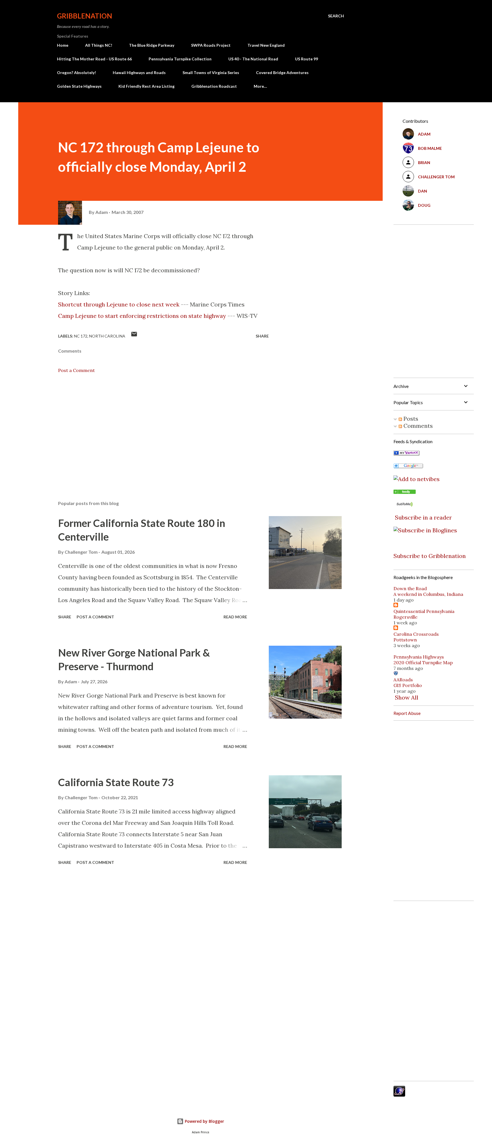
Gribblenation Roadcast (214, 86)
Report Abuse (407, 713)
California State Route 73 (116, 782)
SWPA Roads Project (211, 45)
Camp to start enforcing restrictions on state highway (142, 315)
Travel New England (266, 45)
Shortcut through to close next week (118, 304)
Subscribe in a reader (423, 517)
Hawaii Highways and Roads (139, 72)
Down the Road (410, 588)
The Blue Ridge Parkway (151, 45)
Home (62, 45)
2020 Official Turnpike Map (423, 662)
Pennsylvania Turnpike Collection (180, 58)
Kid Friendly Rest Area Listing (146, 86)
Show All (406, 697)
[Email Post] (134, 336)
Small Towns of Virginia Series (211, 72)
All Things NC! (98, 45)
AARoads (403, 679)
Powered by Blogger (204, 1121)
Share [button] (262, 336)
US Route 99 (306, 58)
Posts (410, 418)
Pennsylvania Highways (418, 657)
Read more (235, 616)
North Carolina (107, 336)
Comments (417, 425)
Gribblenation (84, 16)
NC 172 (80, 336)
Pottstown (405, 640)
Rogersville (405, 617)
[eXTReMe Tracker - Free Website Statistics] (399, 1094)
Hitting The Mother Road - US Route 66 (94, 58)
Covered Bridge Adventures (282, 72)
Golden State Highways (79, 86)
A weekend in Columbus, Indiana (428, 594)
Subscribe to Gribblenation (429, 555)
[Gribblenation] (404, 491)
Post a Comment (76, 370)
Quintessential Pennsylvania (423, 611)
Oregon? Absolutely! (76, 72)
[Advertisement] (154, 429)
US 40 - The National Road (253, 58)
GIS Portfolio (407, 685)
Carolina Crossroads (416, 634)
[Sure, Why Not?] (406, 453)
